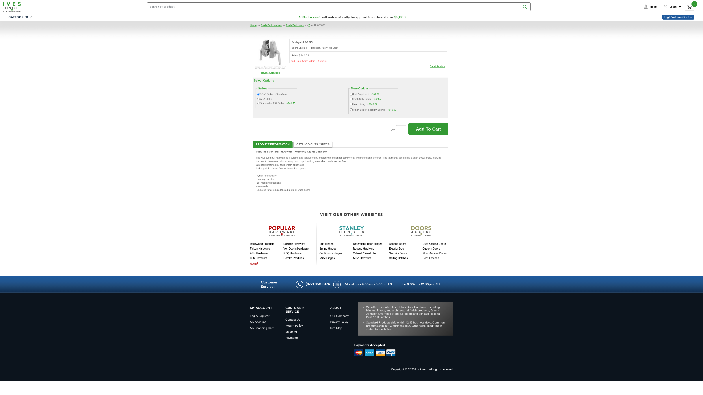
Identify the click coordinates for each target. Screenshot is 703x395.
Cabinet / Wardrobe (364, 253)
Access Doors (397, 244)
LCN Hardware (258, 258)
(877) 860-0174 (318, 284)
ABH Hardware (258, 253)
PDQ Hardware (292, 253)
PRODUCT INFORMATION (273, 144)
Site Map (336, 328)
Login (673, 6)
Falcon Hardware (260, 248)
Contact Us (292, 319)
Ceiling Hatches (398, 258)
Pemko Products (293, 258)
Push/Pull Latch (295, 25)
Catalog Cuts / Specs (313, 144)
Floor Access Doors (435, 253)
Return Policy (294, 325)
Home (253, 25)
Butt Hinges (326, 244)
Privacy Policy (339, 322)
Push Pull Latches (271, 25)
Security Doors (398, 253)
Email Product (437, 66)
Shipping (291, 331)
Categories (18, 17)
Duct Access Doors (434, 244)
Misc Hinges (327, 258)
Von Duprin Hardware (296, 248)
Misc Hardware (362, 258)
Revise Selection (270, 73)
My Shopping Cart (262, 328)
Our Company (339, 316)
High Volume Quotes (678, 17)
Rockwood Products (262, 244)
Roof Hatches (431, 258)
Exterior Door (397, 248)
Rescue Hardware (363, 248)
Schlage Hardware (294, 244)
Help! (653, 6)
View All (254, 263)
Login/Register (259, 316)
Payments (291, 337)
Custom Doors (431, 248)
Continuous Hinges (330, 253)
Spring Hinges (327, 248)
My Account (258, 322)
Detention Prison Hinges (367, 244)
